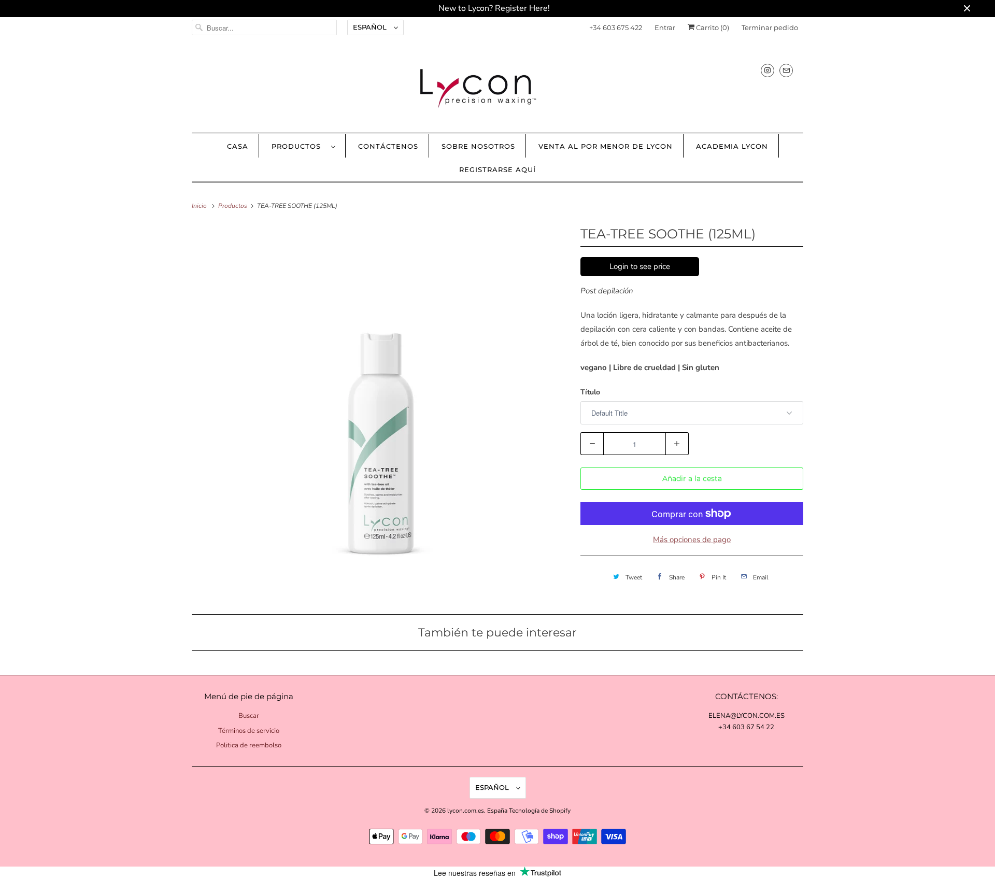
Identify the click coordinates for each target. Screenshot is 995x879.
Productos (233, 206)
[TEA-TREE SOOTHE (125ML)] (380, 412)
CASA (237, 146)
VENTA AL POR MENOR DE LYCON (605, 146)
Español (371, 27)
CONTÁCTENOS (388, 146)
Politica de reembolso (248, 745)
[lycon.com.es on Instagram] (767, 70)
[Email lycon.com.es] (786, 70)
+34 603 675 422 (615, 27)
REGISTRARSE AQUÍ (497, 169)
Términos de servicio (248, 730)
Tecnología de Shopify (540, 810)
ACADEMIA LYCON (732, 146)
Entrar (665, 27)
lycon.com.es (465, 810)
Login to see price (639, 266)
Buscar (248, 715)
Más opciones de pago (692, 539)
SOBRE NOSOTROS (478, 146)
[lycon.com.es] (497, 87)
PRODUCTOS (299, 146)
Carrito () (711, 27)
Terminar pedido (770, 27)
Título (590, 392)
